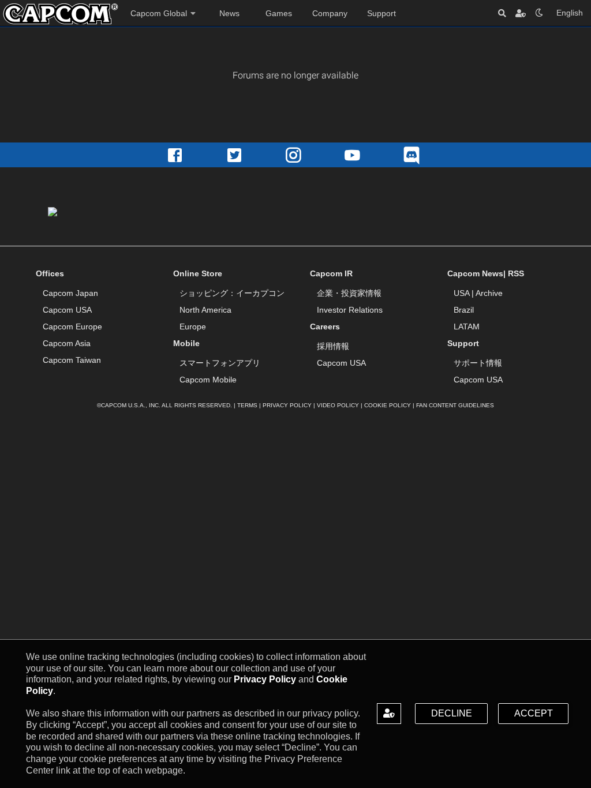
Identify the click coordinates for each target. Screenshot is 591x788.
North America (205, 309)
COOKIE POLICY (387, 405)
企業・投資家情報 (349, 293)
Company (329, 13)
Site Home (60, 13)
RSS (516, 273)
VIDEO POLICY (338, 405)
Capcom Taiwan (72, 360)
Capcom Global (158, 13)
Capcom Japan (70, 293)
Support (381, 13)
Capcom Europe (72, 326)
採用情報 (333, 346)
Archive (489, 293)
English (569, 12)
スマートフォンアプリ (219, 362)
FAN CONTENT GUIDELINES (455, 405)
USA (461, 293)
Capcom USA (67, 309)
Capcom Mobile (208, 379)
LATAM (467, 326)
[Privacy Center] (520, 13)
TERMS (247, 405)
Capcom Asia (67, 343)
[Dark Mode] (539, 13)
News (229, 13)
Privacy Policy (265, 679)
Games (278, 13)
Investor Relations (350, 309)
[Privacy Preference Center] (389, 713)
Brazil (464, 309)
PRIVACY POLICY (287, 405)
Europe (192, 326)
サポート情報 (478, 362)
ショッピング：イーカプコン (232, 293)
